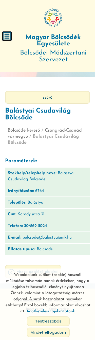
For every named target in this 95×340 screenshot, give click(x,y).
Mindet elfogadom (48, 332)
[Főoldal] (53, 18)
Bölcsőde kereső (24, 130)
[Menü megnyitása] (7, 36)
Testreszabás (48, 321)
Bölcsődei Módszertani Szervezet (53, 48)
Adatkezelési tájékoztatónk (50, 311)
